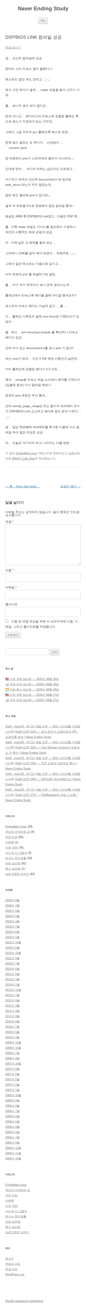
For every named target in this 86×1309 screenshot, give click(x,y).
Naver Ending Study (43, 8)
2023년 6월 (12, 947)
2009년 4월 (12, 1058)
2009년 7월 (12, 1053)
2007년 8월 (12, 1074)
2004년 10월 (13, 1158)
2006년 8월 (12, 1105)
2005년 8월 (12, 1132)
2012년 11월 (13, 990)
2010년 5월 (12, 1032)
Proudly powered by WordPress (24, 1301)
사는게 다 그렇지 (16, 853)
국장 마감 (11, 837)
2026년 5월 (12, 916)
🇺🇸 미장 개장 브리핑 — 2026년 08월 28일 (32, 679)
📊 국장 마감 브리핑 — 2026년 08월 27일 (32, 700)
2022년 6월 (12, 968)
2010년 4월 (12, 1037)
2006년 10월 (13, 1095)
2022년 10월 (13, 953)
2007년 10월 (13, 1063)
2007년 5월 (12, 1079)
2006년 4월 (12, 1127)
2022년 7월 (12, 963)
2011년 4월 (12, 1011)
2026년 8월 (12, 900)
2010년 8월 (12, 1021)
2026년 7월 (12, 905)
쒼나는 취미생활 (15, 858)
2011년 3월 (12, 1016)
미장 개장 (11, 847)
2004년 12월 (13, 1148)
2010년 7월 (12, 1026)
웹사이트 (11, 604)
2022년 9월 (12, 958)
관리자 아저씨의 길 (17, 831)
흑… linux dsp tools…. (22, 486)
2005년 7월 (12, 1137)
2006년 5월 (12, 1121)
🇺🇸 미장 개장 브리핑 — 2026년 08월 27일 (32, 694)
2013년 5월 (12, 974)
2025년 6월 (12, 932)
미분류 (9, 842)
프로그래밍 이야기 (17, 874)
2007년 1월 (12, 1090)
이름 (9, 570)
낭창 (71, 453)
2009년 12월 (13, 1042)
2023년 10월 (13, 942)
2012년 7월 (12, 995)
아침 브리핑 (13, 863)
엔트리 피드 (13, 1264)
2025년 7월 (12, 926)
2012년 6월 (12, 1000)
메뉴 (43, 20)
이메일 (11, 587)
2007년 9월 (12, 1069)
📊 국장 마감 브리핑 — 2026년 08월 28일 (32, 684)
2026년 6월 (12, 910)
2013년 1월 (12, 984)
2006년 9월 (12, 1100)
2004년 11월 (13, 1153)
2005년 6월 (12, 1142)
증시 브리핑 (13, 868)
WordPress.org (14, 1274)
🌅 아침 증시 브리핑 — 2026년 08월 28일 (32, 689)
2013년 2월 (12, 979)
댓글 (9, 521)
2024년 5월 (12, 937)
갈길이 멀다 (70, 486)
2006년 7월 (12, 1111)
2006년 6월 (12, 1116)
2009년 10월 (13, 1047)
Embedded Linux (26, 453)
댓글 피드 (11, 1269)
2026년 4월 (12, 921)
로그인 (9, 1258)
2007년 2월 (12, 1084)
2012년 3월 (12, 1005)
